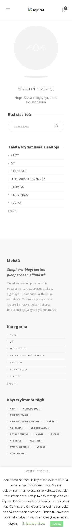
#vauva (41, 447)
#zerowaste (17, 453)
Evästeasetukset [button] (33, 523)
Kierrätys (17, 187)
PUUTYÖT (16, 202)
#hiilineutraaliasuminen (24, 421)
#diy (12, 408)
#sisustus (15, 440)
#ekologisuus (31, 408)
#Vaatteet (35, 440)
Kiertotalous (19, 194)
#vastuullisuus (19, 447)
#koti (39, 434)
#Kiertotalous (40, 428)
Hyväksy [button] (56, 523)
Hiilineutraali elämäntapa (28, 179)
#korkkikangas (19, 434)
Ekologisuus (19, 171)
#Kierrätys (16, 428)
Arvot (15, 155)
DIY (13, 163)
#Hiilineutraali (19, 415)
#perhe (55, 434)
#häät (50, 421)
